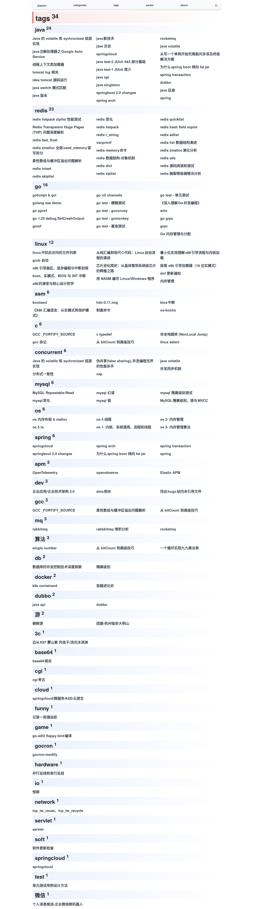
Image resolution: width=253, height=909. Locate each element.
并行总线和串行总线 (48, 773)
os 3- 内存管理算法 (175, 426)
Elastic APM (170, 472)
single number (45, 547)
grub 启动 (40, 260)
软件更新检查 (43, 847)
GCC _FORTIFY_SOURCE (54, 334)
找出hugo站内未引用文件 (180, 491)
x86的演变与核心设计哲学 (53, 283)
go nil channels (109, 194)
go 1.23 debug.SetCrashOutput (58, 218)
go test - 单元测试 (174, 194)
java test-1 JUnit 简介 (113, 69)
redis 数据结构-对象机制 (115, 157)
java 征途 (167, 90)
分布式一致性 (43, 373)
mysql (42, 383)
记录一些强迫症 (45, 716)
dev (39, 482)
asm (40, 293)
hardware (46, 764)
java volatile (170, 46)
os (38, 410)
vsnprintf (103, 142)
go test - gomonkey (112, 218)
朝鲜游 (38, 623)
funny (42, 708)
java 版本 (40, 95)
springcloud (106, 53)
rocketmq (168, 38)
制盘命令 (103, 310)
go (38, 186)
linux (41, 243)
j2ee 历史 (103, 46)
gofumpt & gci (44, 194)
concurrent (48, 352)
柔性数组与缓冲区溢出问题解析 (57, 160)
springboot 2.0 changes (116, 92)
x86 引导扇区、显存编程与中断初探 (60, 267)
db (38, 558)
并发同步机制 (170, 368)
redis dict (104, 165)
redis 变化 (104, 119)
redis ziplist (106, 173)
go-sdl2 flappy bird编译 (52, 735)
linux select (169, 341)
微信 (40, 895)
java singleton (108, 84)
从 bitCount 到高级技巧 (115, 341)
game (42, 727)
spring (165, 97)
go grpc (166, 218)
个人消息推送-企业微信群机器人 (58, 904)
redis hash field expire (178, 126)
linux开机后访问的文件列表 (54, 252)
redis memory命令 (111, 150)
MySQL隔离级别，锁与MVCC (184, 400)
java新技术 (105, 38)
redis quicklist (172, 119)
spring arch (106, 100)
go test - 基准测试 (110, 225)
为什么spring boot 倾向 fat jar (184, 66)
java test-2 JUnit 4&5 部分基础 (121, 61)
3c (38, 633)
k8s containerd (45, 585)
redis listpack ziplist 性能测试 (57, 119)
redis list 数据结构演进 (178, 142)
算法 (40, 539)
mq (39, 520)
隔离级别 (103, 566)
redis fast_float (45, 139)
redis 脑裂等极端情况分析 (180, 173)
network (45, 801)
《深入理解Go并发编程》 (180, 202)
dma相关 (103, 491)
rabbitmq (40, 528)
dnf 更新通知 (170, 273)
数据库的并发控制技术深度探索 (57, 566)
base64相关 (42, 660)
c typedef (104, 334)
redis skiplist (43, 176)
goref (37, 225)
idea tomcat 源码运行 (50, 79)
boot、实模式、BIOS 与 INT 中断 (59, 275)
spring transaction (175, 74)
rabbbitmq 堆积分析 (112, 528)
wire (163, 210)
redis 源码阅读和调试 (177, 165)
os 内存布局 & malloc (50, 419)
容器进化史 (105, 585)
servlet (43, 820)
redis (41, 110)
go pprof (40, 210)
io (37, 783)
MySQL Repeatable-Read (53, 392)
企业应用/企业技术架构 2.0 (54, 491)
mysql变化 (41, 400)
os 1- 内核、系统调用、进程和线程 (123, 426)
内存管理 (167, 280)
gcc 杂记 (40, 341)
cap (99, 373)
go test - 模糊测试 (110, 202)
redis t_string (107, 134)
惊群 (36, 791)
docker (43, 576)
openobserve (107, 472)
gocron (44, 745)
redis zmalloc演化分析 (178, 150)
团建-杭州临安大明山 (112, 623)
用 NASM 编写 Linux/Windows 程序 (125, 278)
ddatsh (41, 5)
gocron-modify (45, 754)
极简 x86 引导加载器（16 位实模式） (189, 265)
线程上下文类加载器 (48, 64)
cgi (38, 670)
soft (40, 839)
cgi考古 (39, 679)
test (39, 876)
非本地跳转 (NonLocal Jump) (184, 334)
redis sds (168, 157)
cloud (42, 689)
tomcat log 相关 (45, 72)
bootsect (40, 302)
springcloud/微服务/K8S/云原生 (58, 698)
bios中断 (167, 302)
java (40, 29)
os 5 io (38, 426)
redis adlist (169, 134)
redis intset (42, 168)
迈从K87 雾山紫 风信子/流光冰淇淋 (60, 642)
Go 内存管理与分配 (175, 233)
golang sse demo (47, 202)
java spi (102, 77)
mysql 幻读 (105, 392)
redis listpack (107, 126)
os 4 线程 (103, 419)
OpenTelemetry (45, 472)
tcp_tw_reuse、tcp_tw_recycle (58, 810)
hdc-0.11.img (107, 302)
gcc (39, 501)
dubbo (165, 82)
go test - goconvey (112, 210)
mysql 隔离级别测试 (176, 392)
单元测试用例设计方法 (50, 885)
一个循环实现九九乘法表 (179, 547)
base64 (44, 652)
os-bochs (168, 310)
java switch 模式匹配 (49, 87)
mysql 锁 (103, 400)
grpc (164, 225)
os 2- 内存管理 (171, 419)
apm (40, 463)
